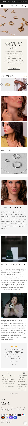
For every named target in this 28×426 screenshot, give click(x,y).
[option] (14, 22)
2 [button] (14, 34)
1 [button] (13, 34)
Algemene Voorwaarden (12, 408)
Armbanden (20, 92)
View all (25, 76)
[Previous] (1, 84)
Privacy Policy (10, 409)
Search (3, 408)
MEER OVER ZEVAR (14, 68)
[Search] (22, 6)
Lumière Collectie (7, 92)
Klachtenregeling (20, 409)
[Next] (26, 84)
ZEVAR (11, 421)
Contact (3, 411)
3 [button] (15, 173)
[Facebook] (2, 399)
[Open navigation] (2, 6)
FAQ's (8, 411)
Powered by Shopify (5, 422)
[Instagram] (4, 399)
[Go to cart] (25, 6)
